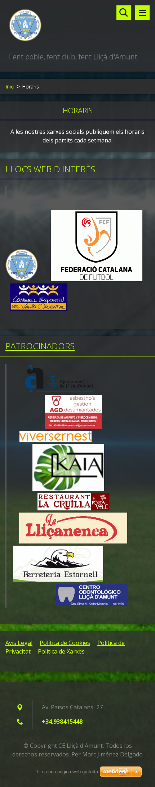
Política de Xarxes (61, 651)
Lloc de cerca (123, 12)
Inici (9, 86)
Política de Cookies (65, 643)
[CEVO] (38, 308)
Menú (142, 12)
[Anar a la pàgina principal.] (77, 25)
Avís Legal (18, 643)
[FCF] (96, 279)
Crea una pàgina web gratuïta (67, 771)
